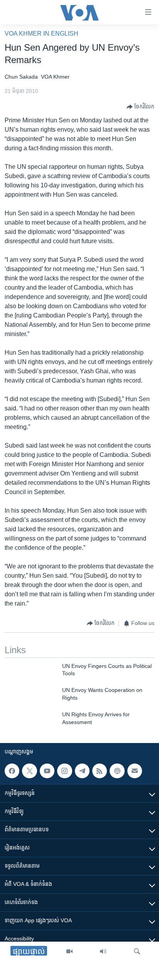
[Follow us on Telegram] (82, 771)
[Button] (140, 107)
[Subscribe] (134, 771)
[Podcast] (117, 771)
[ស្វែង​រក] (137, 951)
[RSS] (99, 771)
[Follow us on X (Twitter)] (29, 771)
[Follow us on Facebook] (12, 771)
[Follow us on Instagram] (64, 771)
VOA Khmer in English (41, 33)
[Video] (69, 951)
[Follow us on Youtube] (47, 771)
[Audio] (103, 951)
